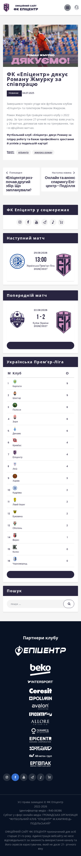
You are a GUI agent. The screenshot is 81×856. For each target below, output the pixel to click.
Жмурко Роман (43, 152)
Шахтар (17, 398)
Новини (13, 93)
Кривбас (17, 445)
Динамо (17, 433)
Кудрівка (17, 492)
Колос (16, 551)
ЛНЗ (15, 468)
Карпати (17, 386)
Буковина (18, 516)
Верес (16, 540)
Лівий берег (19, 504)
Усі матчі (40, 345)
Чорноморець (20, 563)
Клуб (17, 373)
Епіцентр (23, 152)
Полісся (17, 409)
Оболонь (17, 528)
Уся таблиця (40, 574)
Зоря (15, 421)
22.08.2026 (40, 310)
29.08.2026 (40, 253)
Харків (16, 480)
